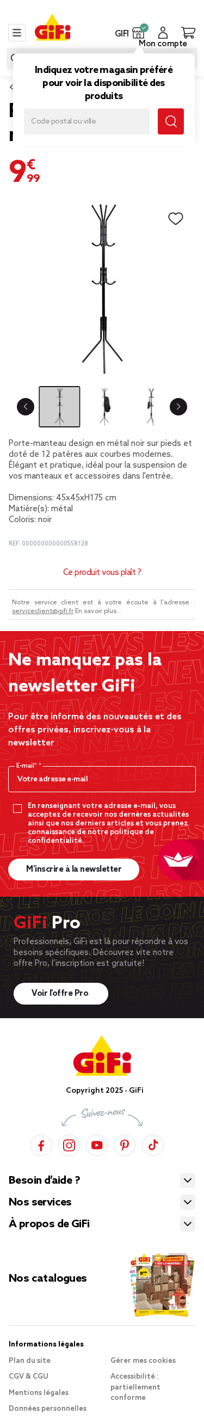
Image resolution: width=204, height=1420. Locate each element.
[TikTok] (153, 1144)
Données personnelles (47, 1409)
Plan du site (30, 1361)
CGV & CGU (28, 1377)
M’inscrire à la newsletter (73, 869)
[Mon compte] (163, 32)
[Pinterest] (124, 1144)
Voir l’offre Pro (61, 994)
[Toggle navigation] (17, 32)
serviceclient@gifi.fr (42, 611)
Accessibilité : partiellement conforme (135, 1387)
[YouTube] (97, 1144)
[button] (138, 32)
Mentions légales (39, 1393)
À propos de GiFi (49, 1224)
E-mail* (27, 766)
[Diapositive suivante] (178, 406)
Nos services (40, 1202)
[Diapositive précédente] (25, 406)
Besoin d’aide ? (44, 1181)
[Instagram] (69, 1144)
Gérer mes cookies (143, 1361)
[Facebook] (41, 1144)
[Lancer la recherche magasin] (171, 121)
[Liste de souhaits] (176, 219)
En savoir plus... (98, 611)
